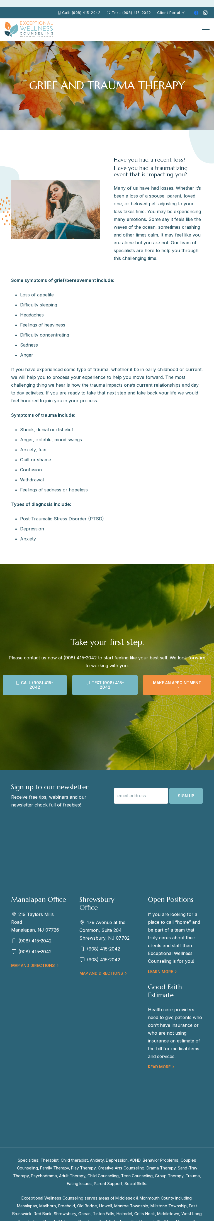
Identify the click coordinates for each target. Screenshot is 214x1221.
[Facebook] (196, 12)
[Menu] (205, 29)
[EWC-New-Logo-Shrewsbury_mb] (28, 29)
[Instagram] (205, 12)
